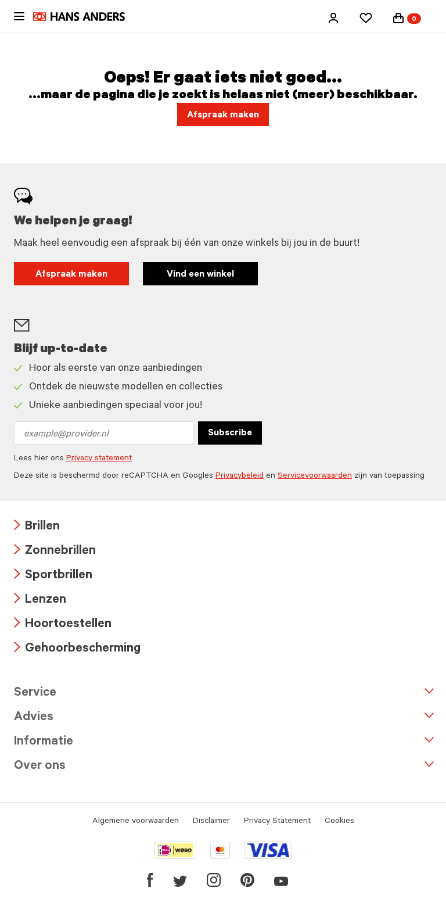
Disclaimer (211, 821)
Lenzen (40, 600)
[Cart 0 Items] (398, 18)
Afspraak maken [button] (223, 115)
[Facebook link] (150, 880)
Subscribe (230, 433)
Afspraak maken (71, 275)
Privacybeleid (239, 476)
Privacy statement (99, 459)
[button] (333, 18)
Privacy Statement (277, 821)
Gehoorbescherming (77, 649)
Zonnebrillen (55, 552)
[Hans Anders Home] (84, 16)
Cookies (339, 821)
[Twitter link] (180, 880)
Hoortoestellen (63, 625)
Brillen (37, 527)
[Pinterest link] (247, 880)
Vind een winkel (200, 275)
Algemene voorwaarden (135, 821)
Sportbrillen (53, 576)
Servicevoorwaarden (315, 476)
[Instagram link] (214, 880)
